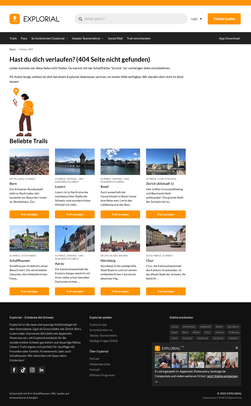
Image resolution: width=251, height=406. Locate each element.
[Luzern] (75, 162)
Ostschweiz (29, 255)
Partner (94, 358)
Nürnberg (108, 260)
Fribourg (233, 332)
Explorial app (98, 324)
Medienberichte (99, 364)
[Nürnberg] (120, 238)
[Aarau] (75, 238)
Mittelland (17, 179)
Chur (150, 260)
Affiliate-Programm (102, 375)
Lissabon (233, 338)
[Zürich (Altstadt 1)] (166, 162)
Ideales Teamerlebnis (103, 335)
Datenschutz (234, 397)
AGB (221, 397)
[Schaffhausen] (29, 238)
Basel (105, 186)
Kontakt (94, 369)
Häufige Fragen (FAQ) (103, 341)
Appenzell (205, 326)
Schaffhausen (20, 260)
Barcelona (233, 326)
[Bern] (29, 162)
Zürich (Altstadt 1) (160, 183)
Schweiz (30, 179)
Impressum (209, 397)
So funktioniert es (101, 330)
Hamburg (203, 338)
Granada (187, 338)
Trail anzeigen (29, 214)
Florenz (220, 332)
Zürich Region (167, 179)
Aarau (59, 263)
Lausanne (218, 338)
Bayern (123, 255)
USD (194, 19)
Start (12, 49)
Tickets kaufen (224, 19)
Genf (174, 338)
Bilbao (196, 332)
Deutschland (109, 255)
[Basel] (120, 162)
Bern (13, 183)
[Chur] (166, 238)
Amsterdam (189, 326)
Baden (219, 326)
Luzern (60, 186)
